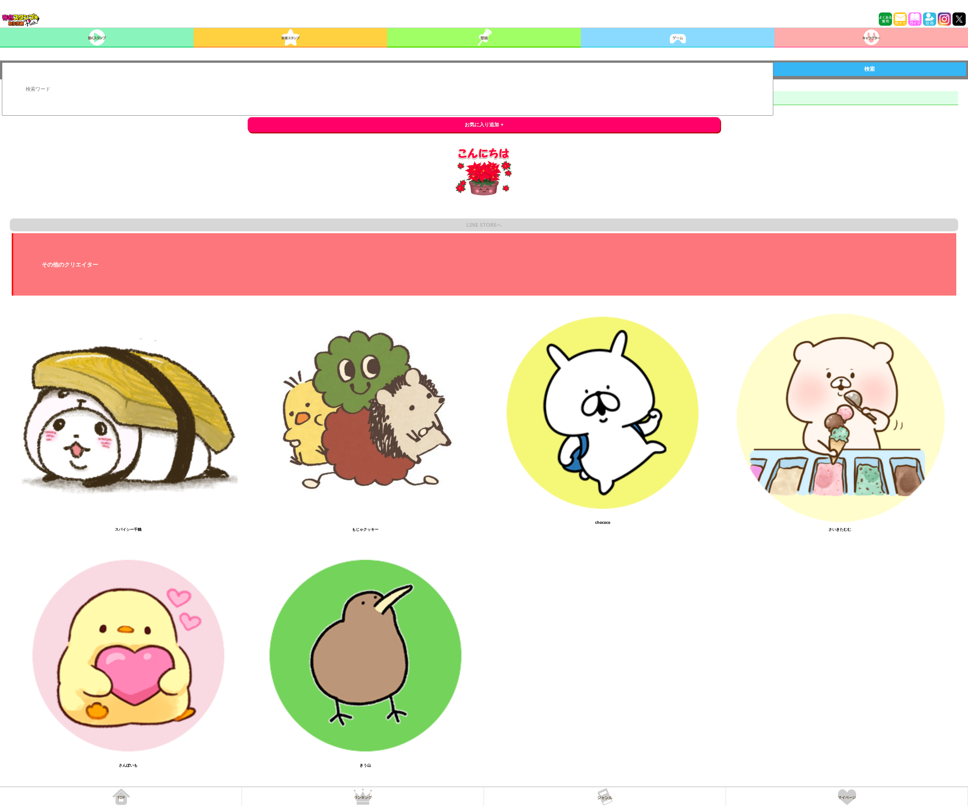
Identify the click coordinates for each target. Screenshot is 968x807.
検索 (869, 69)
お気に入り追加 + (484, 124)
